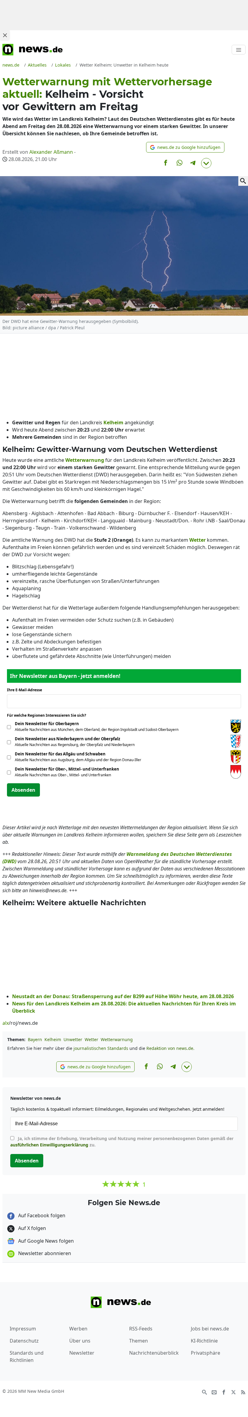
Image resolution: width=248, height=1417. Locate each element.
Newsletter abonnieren (44, 1253)
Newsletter (81, 1353)
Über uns (79, 1340)
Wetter (91, 1039)
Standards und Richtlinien (27, 1356)
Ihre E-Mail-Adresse (26, 689)
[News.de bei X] (233, 1391)
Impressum (23, 1328)
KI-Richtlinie (204, 1340)
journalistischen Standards (100, 1048)
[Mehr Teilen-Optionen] (206, 163)
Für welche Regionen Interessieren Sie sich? (49, 715)
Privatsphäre (205, 1353)
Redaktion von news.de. (170, 1048)
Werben (78, 1328)
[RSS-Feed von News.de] (243, 1391)
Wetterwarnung (117, 1039)
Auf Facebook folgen (41, 1215)
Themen (138, 1340)
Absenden (23, 790)
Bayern (35, 1039)
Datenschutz (24, 1340)
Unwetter (73, 1039)
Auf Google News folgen (45, 1241)
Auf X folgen (31, 1228)
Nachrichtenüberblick (154, 1353)
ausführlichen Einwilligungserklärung (49, 1145)
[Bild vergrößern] (243, 181)
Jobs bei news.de (210, 1328)
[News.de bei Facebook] (223, 1391)
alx (5, 1023)
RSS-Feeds (140, 1328)
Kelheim (52, 1039)
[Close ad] (5, 35)
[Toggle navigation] (239, 49)
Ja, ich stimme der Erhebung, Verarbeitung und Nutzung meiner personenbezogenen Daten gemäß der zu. (121, 1142)
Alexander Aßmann (51, 152)
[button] (185, 147)
